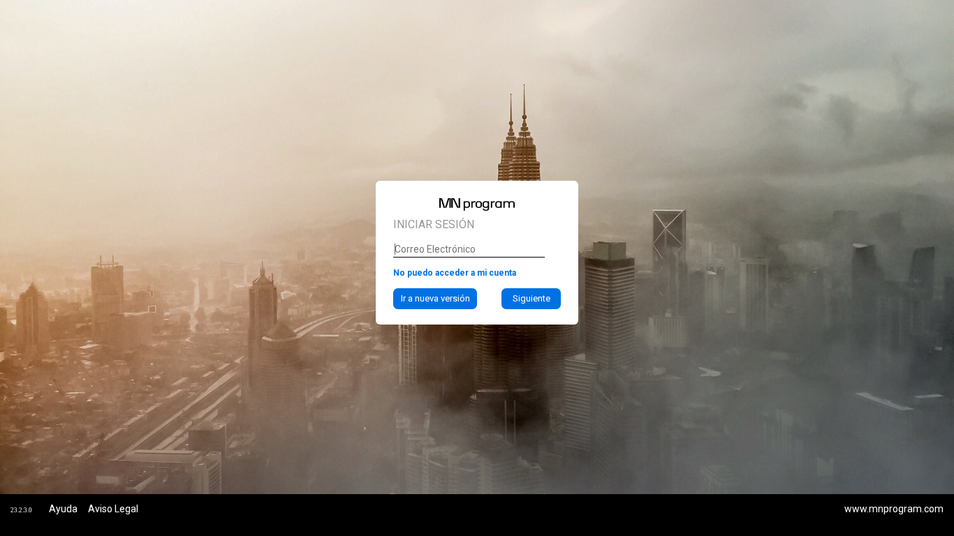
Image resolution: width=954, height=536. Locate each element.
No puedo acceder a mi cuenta (454, 273)
